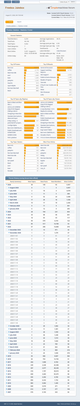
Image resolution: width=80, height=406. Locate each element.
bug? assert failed (46, 130)
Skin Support (45, 75)
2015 (9, 368)
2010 (9, 383)
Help (58, 404)
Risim (9, 91)
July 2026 (13, 191)
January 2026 (14, 209)
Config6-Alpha (12, 125)
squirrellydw (12, 86)
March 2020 (14, 347)
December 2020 (15, 230)
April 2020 (13, 344)
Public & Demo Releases (48, 77)
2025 (9, 212)
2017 (9, 362)
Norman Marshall (13, 88)
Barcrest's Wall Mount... (15, 128)
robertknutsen (61, 51)
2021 (9, 224)
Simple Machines (18, 404)
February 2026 (15, 206)
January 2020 (14, 353)
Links (42, 95)
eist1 (9, 75)
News (42, 89)
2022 (9, 221)
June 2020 (13, 338)
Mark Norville (12, 73)
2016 (9, 365)
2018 (9, 359)
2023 (9, 218)
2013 (9, 374)
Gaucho (10, 83)
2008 (9, 389)
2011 (9, 380)
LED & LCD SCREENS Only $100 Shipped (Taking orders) (14, 109)
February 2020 (15, 350)
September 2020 (15, 329)
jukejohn (10, 80)
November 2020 (15, 233)
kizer (9, 78)
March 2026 (14, 203)
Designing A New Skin (14, 114)
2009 (9, 386)
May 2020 (13, 341)
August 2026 (14, 188)
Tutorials (43, 82)
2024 (9, 215)
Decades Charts (46, 135)
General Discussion (47, 68)
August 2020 (14, 332)
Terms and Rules (65, 404)
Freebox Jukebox (14, 7)
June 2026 (13, 194)
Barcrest (10, 68)
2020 (9, 227)
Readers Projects (46, 80)
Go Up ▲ (73, 404)
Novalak (10, 171)
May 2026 (13, 197)
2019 (9, 356)
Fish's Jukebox (12, 137)
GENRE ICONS (12, 135)
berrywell (11, 161)
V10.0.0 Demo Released (48, 137)
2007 (9, 392)
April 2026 (13, 200)
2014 (9, 371)
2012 (9, 377)
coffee (10, 70)
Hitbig (42, 155)
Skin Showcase (45, 92)
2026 (9, 185)
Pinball (10, 158)
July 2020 (13, 335)
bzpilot (43, 161)
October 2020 (14, 326)
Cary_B (43, 168)
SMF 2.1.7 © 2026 (8, 404)
